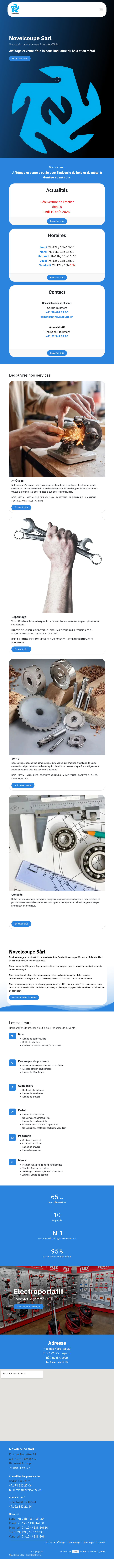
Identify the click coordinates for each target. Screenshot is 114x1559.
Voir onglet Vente (23, 785)
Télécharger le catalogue (28, 1306)
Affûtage (60, 1542)
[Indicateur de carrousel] (52, 1329)
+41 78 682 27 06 (20, 1485)
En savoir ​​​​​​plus (57, 353)
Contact (101, 1542)
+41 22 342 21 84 (20, 1506)
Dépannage (74, 1542)
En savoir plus (57, 277)
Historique (89, 1542)
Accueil (48, 1542)
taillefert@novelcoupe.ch (25, 1490)
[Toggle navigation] (101, 9)
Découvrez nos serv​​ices (24, 997)
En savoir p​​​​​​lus (21, 649)
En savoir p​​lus (57, 221)
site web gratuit (97, 1551)
